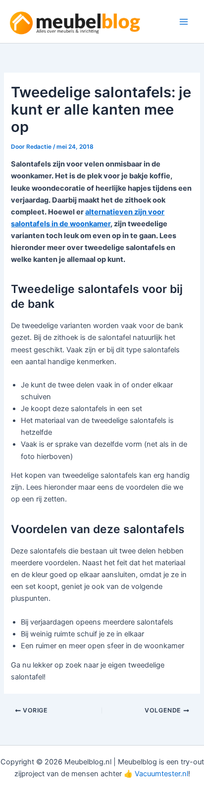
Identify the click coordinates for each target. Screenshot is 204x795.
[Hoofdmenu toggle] (183, 21)
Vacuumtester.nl (161, 773)
